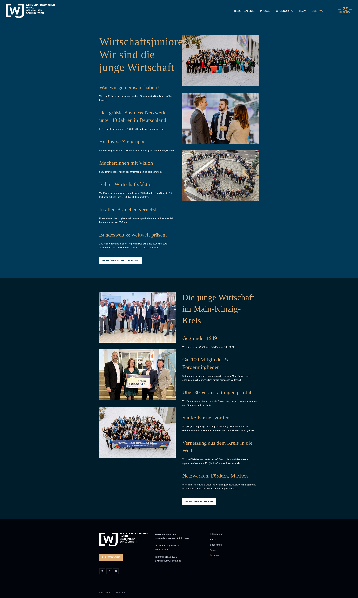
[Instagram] (109, 571)
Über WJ (214, 555)
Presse (213, 539)
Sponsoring (216, 545)
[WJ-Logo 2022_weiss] (30, 11)
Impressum (104, 592)
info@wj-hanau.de (171, 561)
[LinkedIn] (102, 571)
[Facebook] (116, 571)
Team (213, 550)
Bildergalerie (216, 534)
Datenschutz (120, 592)
